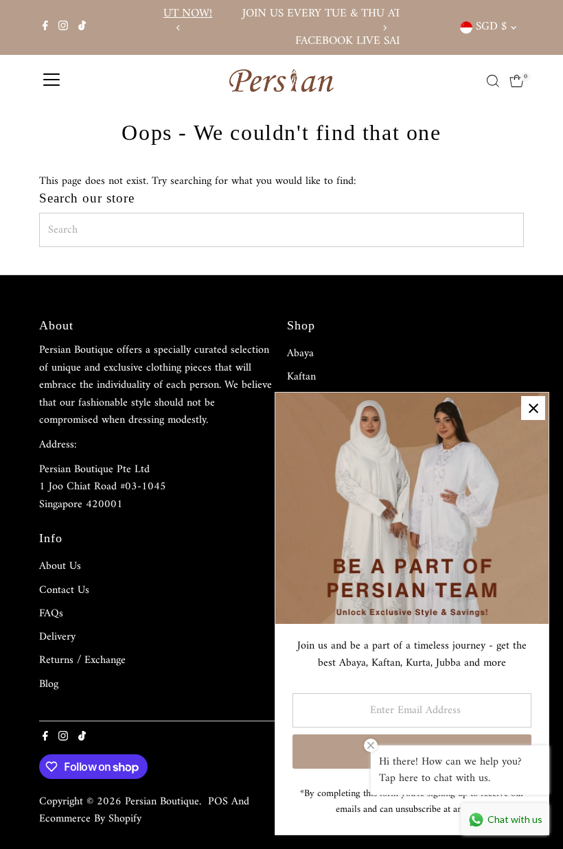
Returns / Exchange (82, 660)
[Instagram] (63, 27)
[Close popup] (533, 408)
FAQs (51, 613)
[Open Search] (493, 81)
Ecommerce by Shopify (90, 818)
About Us (60, 566)
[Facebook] (45, 27)
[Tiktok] (82, 27)
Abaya (300, 353)
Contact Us (64, 590)
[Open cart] (516, 81)
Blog (48, 684)
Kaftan (301, 376)
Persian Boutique (162, 801)
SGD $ (491, 26)
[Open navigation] (51, 81)
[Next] (384, 27)
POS (218, 801)
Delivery (57, 637)
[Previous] (178, 27)
